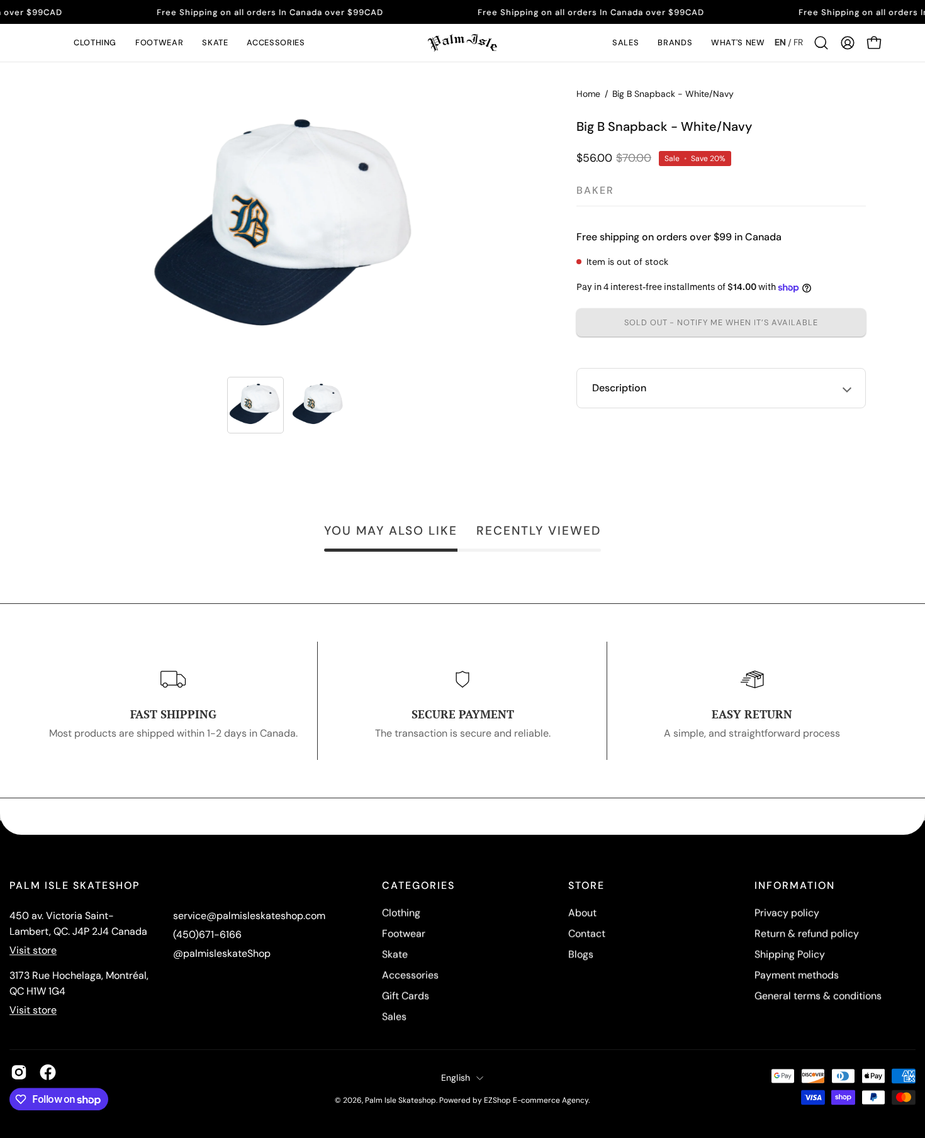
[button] (95, 43)
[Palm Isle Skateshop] (462, 43)
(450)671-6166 (207, 934)
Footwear (403, 933)
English (456, 1077)
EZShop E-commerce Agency (536, 1100)
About (582, 912)
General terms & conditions (818, 995)
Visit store (33, 950)
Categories (418, 885)
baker (595, 190)
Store (586, 885)
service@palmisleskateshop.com (249, 915)
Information (794, 885)
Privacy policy (786, 912)
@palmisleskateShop (222, 953)
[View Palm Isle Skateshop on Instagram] (18, 1072)
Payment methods (796, 974)
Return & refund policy (806, 933)
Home (588, 93)
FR (798, 42)
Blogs (580, 954)
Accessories (410, 974)
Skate (395, 954)
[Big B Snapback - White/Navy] (255, 405)
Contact (586, 933)
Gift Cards (405, 995)
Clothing (401, 912)
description (619, 387)
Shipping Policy (789, 954)
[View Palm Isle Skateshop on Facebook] (47, 1072)
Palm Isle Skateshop (400, 1100)
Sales (394, 1016)
